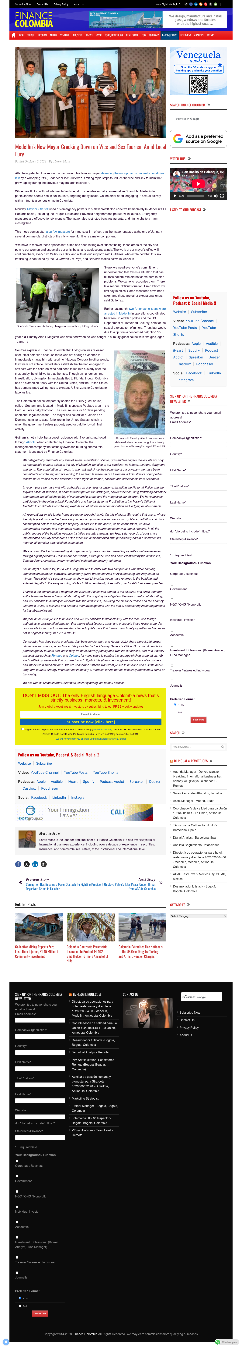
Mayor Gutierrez (38, 209)
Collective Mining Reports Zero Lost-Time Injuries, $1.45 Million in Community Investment (37, 953)
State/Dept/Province (184, 539)
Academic (177, 635)
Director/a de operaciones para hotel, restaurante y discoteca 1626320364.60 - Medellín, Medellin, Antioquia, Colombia (199, 859)
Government (178, 589)
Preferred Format (182, 699)
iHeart (73, 782)
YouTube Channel (45, 772)
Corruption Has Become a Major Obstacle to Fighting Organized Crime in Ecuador (58, 888)
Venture (64, 35)
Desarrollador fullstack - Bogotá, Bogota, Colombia (194, 888)
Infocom (42, 35)
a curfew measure (58, 231)
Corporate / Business (184, 573)
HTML (181, 704)
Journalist (176, 685)
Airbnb (30, 442)
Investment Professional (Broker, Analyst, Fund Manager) (197, 652)
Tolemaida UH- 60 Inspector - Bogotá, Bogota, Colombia (91, 1122)
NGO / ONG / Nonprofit (185, 604)
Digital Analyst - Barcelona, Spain (195, 837)
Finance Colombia (85, 1335)
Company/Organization (186, 438)
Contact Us (42, 4)
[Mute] (216, 196)
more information (102, 729)
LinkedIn (59, 797)
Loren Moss (62, 161)
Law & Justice (169, 35)
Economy (154, 35)
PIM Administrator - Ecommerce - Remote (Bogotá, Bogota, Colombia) (94, 1066)
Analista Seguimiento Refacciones (196, 845)
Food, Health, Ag (114, 35)
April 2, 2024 (37, 161)
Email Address (180, 422)
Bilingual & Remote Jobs (191, 760)
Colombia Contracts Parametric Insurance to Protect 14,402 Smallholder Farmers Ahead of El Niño (87, 955)
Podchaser (49, 788)
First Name (178, 470)
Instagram (79, 797)
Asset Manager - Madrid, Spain (193, 800)
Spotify (89, 782)
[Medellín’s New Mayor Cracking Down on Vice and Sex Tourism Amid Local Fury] (90, 92)
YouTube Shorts (105, 772)
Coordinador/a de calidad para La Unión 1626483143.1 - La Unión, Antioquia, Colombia (200, 813)
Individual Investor (182, 619)
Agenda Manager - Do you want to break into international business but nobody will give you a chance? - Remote (197, 778)
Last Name (178, 502)
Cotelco (74, 655)
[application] (198, 184)
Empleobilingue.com (87, 996)
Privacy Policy (61, 4)
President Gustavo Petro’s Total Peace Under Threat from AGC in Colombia (123, 888)
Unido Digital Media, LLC (168, 4)
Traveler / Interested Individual (190, 670)
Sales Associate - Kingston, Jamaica (197, 793)
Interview (185, 35)
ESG (144, 35)
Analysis (199, 35)
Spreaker (137, 782)
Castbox (29, 788)
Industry (77, 35)
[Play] (175, 196)
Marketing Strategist (85, 1100)
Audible (57, 782)
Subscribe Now (23, 4)
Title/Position (179, 486)
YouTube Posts (76, 772)
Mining (53, 35)
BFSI (21, 35)
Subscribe (44, 763)
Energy (30, 35)
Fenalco (56, 655)
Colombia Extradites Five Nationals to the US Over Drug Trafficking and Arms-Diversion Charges (141, 953)
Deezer (155, 782)
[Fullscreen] (222, 196)
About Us (79, 4)
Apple (41, 782)
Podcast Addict (112, 782)
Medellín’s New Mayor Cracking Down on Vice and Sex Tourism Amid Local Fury (90, 150)
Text (180, 712)
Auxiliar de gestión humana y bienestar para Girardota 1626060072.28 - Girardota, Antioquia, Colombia (91, 1085)
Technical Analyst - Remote (90, 1054)
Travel (89, 35)
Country (176, 454)
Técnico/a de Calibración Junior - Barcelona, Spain (195, 827)
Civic (99, 35)
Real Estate (132, 35)
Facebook (39, 797)
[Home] (13, 35)
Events (210, 35)
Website (24, 763)
